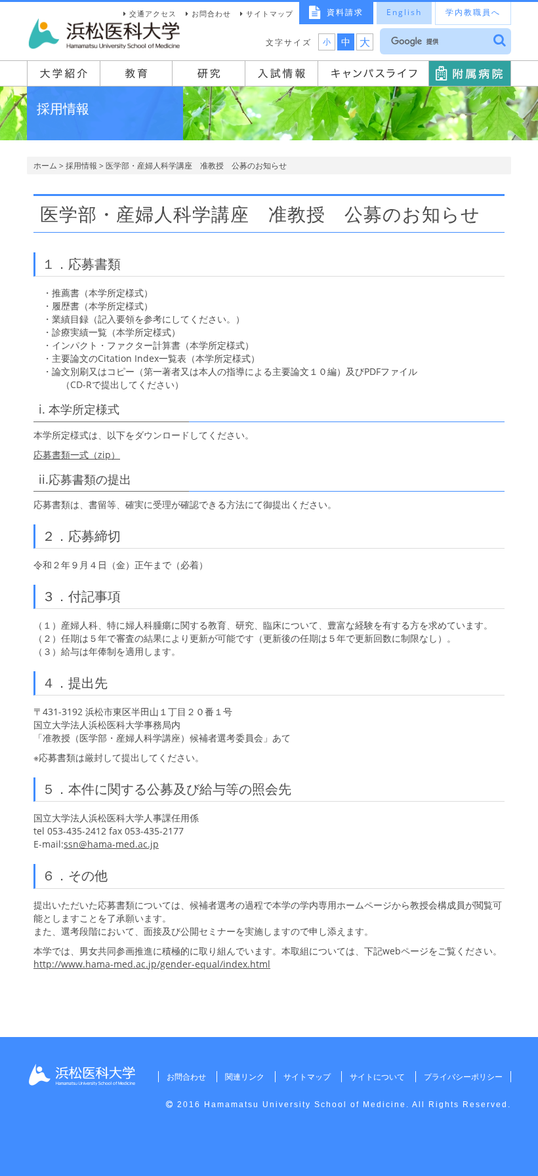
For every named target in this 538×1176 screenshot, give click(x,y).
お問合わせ (211, 13)
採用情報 (81, 165)
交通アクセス (152, 13)
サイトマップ (269, 13)
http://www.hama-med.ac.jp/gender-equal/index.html (151, 964)
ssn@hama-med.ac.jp (111, 844)
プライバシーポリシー (463, 1076)
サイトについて (377, 1076)
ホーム (45, 165)
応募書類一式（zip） (76, 454)
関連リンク (244, 1076)
